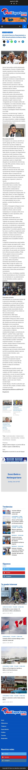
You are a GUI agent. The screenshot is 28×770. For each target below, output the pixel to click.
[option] (14, 511)
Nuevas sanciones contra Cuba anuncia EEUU (7, 520)
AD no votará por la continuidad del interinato (7, 407)
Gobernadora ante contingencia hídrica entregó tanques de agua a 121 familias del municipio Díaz (7, 552)
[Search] (19, 26)
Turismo (3, 735)
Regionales (14, 525)
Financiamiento (6, 437)
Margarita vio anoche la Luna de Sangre (13, 450)
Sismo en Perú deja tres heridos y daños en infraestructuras (7, 510)
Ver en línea (24, 26)
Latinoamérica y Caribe (17, 516)
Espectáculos (5, 729)
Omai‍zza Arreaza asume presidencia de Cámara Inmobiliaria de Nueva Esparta (7, 530)
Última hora (20, 525)
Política (4, 32)
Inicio (2, 720)
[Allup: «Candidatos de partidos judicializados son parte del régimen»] (17, 402)
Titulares (10, 32)
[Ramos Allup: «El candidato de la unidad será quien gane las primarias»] (7, 419)
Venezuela (13, 439)
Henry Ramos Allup (15, 437)
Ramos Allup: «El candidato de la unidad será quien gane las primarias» (7, 425)
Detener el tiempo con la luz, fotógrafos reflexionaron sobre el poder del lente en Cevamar (7, 541)
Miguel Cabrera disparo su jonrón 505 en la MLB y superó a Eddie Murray (14, 444)
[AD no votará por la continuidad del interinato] (7, 402)
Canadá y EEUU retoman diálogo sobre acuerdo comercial (14, 625)
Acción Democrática (10, 436)
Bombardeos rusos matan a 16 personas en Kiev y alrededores (14, 596)
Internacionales (6, 636)
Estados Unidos (19, 436)
